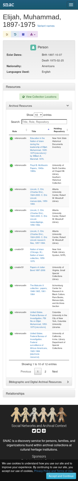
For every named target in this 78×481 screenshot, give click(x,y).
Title (34, 131)
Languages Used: (18, 72)
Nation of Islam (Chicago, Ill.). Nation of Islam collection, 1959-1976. (37, 255)
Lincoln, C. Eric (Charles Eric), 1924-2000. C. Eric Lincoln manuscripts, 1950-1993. (39, 196)
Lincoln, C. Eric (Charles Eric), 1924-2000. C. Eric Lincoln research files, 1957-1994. (38, 236)
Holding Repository (59, 130)
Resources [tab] (13, 86)
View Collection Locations (40, 96)
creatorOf (19, 249)
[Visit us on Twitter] (34, 430)
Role (14, 131)
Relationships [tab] (15, 393)
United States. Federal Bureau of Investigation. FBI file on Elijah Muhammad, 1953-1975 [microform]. (38, 319)
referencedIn (20, 137)
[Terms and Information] (44, 430)
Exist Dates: (14, 55)
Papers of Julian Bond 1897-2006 (37, 269)
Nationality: (14, 66)
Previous (26, 371)
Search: (15, 122)
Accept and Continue (61, 476)
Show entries (39, 115)
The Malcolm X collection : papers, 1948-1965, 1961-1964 (38, 290)
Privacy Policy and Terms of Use (53, 471)
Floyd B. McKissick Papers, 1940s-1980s (39, 167)
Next (55, 371)
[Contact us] (39, 430)
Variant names (46, 26)
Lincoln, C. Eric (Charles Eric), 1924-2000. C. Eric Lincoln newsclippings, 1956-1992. (38, 217)
